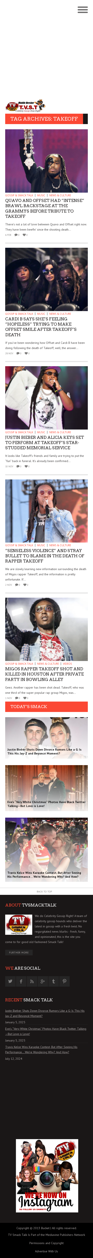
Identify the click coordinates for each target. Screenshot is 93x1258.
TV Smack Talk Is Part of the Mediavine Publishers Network (46, 1235)
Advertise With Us (46, 1251)
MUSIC (41, 195)
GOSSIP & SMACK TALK (19, 195)
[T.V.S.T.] (25, 105)
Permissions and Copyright (46, 1243)
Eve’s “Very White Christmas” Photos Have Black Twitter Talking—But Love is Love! (45, 1031)
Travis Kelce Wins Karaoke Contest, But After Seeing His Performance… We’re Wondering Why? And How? (41, 1049)
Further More (19, 952)
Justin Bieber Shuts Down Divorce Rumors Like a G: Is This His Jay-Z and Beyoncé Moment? (45, 1013)
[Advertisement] (46, 48)
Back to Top (44, 891)
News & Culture (60, 195)
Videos (67, 664)
